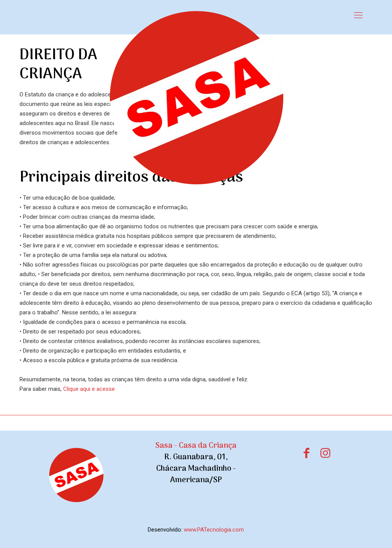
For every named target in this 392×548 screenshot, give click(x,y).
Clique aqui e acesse (89, 388)
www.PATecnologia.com (214, 529)
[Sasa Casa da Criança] (196, 97)
